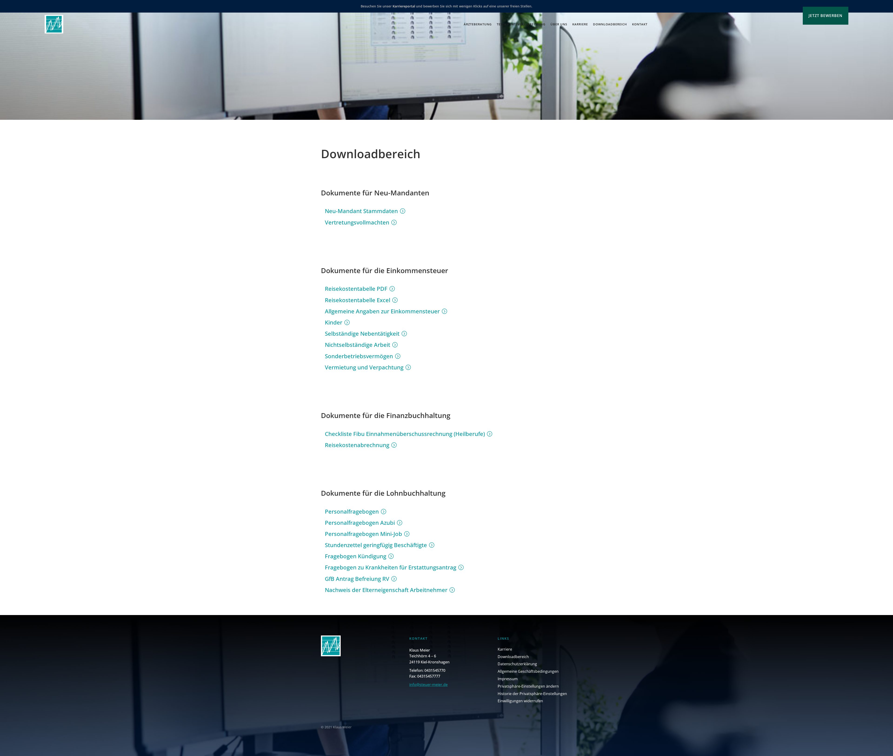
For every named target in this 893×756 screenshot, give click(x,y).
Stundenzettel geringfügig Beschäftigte (376, 545)
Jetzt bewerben (826, 15)
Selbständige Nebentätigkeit (362, 333)
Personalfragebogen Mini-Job (363, 534)
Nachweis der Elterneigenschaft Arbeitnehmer (386, 590)
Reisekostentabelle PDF (356, 288)
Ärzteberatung (478, 24)
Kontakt (639, 24)
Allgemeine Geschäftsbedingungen (528, 671)
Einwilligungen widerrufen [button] (520, 700)
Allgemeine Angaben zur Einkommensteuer (382, 311)
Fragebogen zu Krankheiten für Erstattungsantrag (390, 567)
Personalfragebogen (352, 511)
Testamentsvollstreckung (521, 24)
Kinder (333, 322)
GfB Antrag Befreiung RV (357, 578)
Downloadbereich (610, 24)
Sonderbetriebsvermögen (359, 356)
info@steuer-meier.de (428, 684)
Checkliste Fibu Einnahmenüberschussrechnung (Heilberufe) (405, 434)
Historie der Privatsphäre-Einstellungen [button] (532, 693)
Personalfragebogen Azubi (360, 522)
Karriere (580, 24)
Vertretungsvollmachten (357, 222)
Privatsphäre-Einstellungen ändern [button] (528, 686)
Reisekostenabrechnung (357, 445)
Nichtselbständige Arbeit (357, 344)
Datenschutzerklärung (517, 663)
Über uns (558, 24)
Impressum (508, 678)
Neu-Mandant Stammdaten (361, 211)
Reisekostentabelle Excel (357, 300)
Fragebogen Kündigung (355, 556)
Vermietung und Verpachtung (364, 367)
